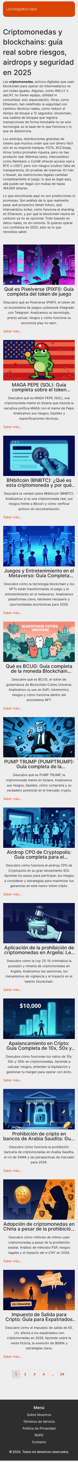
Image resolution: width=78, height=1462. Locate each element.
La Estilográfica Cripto (21, 9)
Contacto (39, 1442)
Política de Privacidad (39, 1428)
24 (62, 1374)
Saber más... (12, 331)
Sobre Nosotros (39, 1415)
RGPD (39, 1435)
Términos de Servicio (39, 1421)
